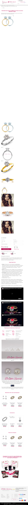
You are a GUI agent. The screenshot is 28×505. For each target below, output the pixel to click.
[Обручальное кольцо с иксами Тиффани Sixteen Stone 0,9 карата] (12, 397)
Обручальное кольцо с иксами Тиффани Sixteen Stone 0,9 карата (12, 403)
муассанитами (17, 264)
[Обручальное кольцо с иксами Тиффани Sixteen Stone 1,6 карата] (20, 397)
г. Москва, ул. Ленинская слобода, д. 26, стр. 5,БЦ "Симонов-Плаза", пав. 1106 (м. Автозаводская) (21, 489)
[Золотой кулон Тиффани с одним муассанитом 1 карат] (20, 419)
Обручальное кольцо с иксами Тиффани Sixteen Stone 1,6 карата (20, 403)
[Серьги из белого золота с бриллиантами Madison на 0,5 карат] (5, 397)
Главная (2, 5)
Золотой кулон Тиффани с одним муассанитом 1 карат (20, 424)
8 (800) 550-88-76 (16, 495)
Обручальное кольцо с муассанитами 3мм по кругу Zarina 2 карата (4, 424)
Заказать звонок (14, 499)
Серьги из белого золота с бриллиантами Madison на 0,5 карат (5, 403)
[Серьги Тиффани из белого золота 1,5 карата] (12, 419)
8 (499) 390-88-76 (21, 0)
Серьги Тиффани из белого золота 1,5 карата (12, 424)
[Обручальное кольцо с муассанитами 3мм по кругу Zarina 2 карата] (4, 419)
